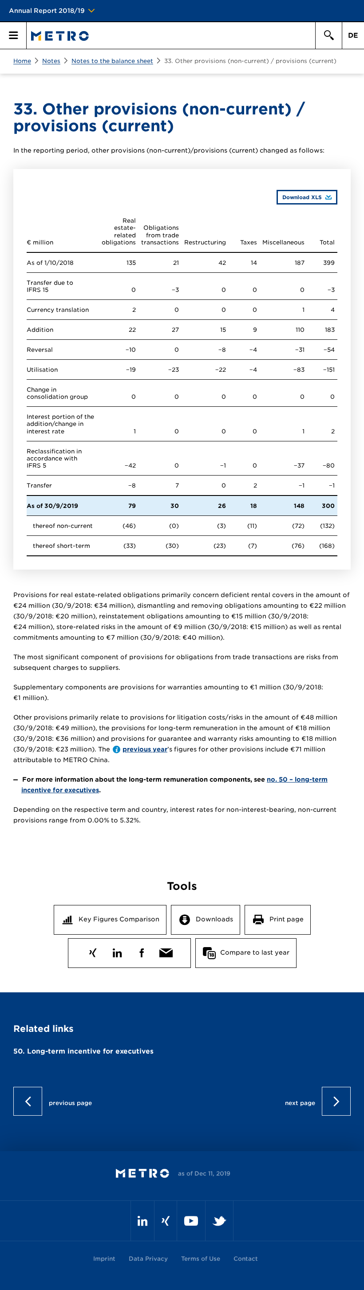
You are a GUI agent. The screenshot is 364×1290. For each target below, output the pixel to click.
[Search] (328, 35)
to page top (182, 1101)
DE (353, 35)
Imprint (104, 1258)
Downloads (214, 919)
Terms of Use (200, 1258)
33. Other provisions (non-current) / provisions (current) (250, 61)
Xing (92, 951)
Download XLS (299, 197)
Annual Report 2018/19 (47, 10)
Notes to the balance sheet (112, 61)
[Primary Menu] (13, 35)
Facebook (141, 951)
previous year (145, 749)
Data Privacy (148, 1258)
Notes (51, 61)
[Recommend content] (166, 951)
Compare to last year (254, 952)
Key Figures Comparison (119, 919)
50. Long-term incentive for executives (83, 1051)
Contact (245, 1258)
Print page (286, 919)
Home (22, 61)
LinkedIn (117, 951)
